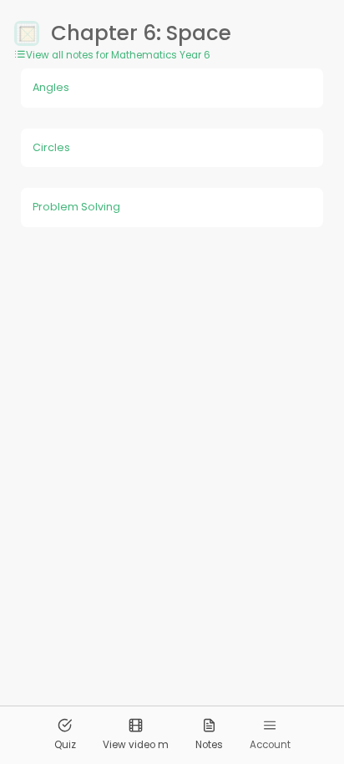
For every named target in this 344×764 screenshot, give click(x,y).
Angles (51, 87)
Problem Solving (76, 207)
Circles (51, 147)
